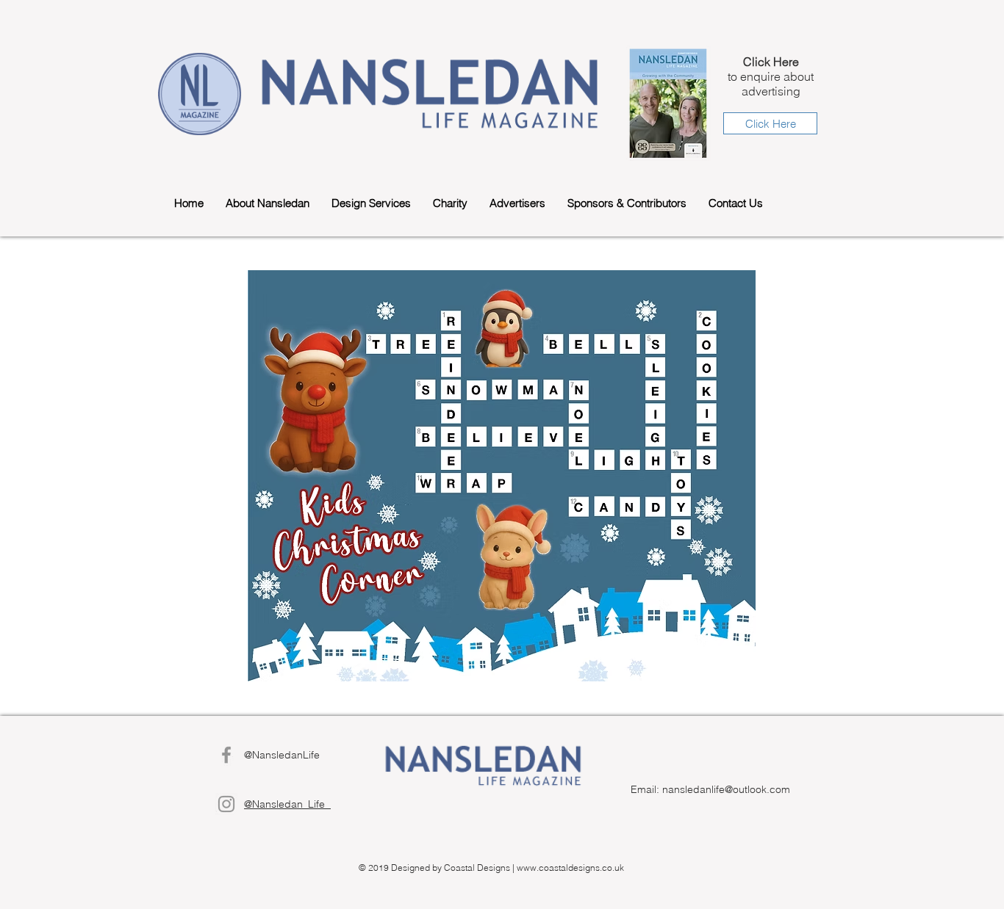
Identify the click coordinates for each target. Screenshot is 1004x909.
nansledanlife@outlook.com (726, 789)
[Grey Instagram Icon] (226, 804)
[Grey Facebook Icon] (226, 755)
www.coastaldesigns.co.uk (570, 867)
